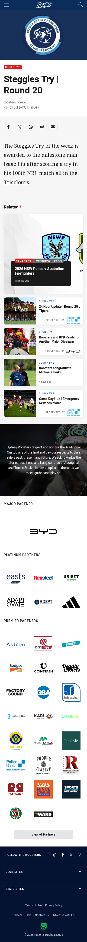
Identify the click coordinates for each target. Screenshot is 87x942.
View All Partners (43, 834)
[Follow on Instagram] (79, 854)
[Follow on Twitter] (71, 854)
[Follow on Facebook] (63, 854)
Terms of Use (33, 905)
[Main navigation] (6, 5)
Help (28, 915)
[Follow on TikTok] (54, 854)
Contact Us (42, 915)
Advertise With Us (63, 915)
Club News (12, 67)
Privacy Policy (53, 905)
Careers (17, 915)
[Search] (80, 5)
